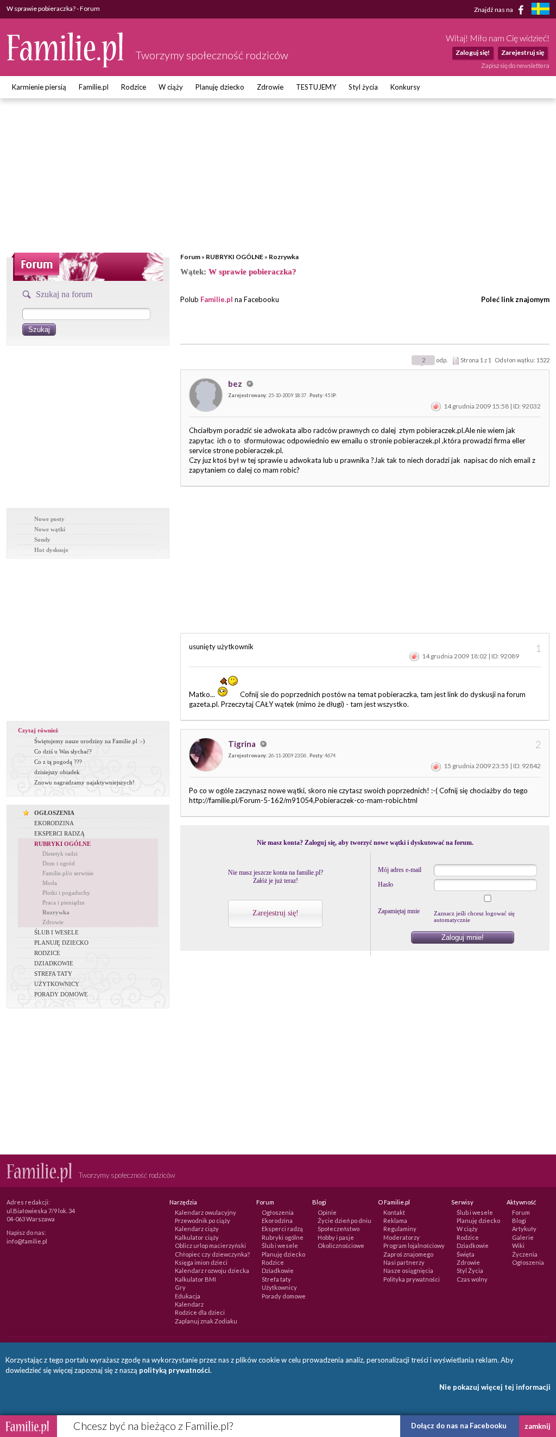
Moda (49, 883)
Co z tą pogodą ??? (58, 761)
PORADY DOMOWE (61, 994)
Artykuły (524, 1228)
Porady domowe (284, 1296)
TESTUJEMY (316, 87)
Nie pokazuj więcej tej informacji (495, 1387)
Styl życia (363, 87)
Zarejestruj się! (275, 913)
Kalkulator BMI (195, 1279)
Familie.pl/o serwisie (67, 873)
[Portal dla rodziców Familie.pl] (66, 64)
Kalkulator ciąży (197, 1237)
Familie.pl (94, 87)
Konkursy (405, 87)
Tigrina (242, 744)
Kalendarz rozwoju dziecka (212, 1270)
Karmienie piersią (39, 87)
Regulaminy (399, 1228)
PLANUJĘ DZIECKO (61, 942)
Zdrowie (270, 87)
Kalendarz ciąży (197, 1228)
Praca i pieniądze (63, 902)
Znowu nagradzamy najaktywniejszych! (84, 782)
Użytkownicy (279, 1287)
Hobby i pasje (336, 1237)
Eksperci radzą (282, 1228)
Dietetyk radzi (60, 853)
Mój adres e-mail (399, 870)
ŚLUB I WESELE (56, 932)
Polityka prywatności (411, 1279)
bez (236, 383)
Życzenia (525, 1254)
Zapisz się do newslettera (515, 65)
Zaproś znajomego (408, 1254)
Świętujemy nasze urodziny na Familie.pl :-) (89, 741)
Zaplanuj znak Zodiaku (206, 1321)
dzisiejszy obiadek (57, 772)
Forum (190, 257)
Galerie (523, 1237)
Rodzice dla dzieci (200, 1312)
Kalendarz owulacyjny (205, 1212)
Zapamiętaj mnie (399, 911)
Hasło (385, 884)
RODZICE (47, 953)
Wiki (518, 1245)
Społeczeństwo (338, 1228)
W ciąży (171, 87)
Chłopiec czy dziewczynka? (212, 1254)
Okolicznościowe (341, 1245)
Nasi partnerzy (404, 1262)
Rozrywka (284, 257)
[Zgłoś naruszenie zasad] (436, 406)
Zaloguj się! (473, 52)
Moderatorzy (401, 1237)
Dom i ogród (58, 863)
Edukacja (187, 1296)
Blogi (519, 1220)
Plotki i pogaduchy (66, 892)
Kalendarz (189, 1304)
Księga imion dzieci (201, 1262)
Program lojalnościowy (414, 1245)
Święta (466, 1254)
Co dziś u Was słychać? (63, 751)
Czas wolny (472, 1279)
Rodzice (133, 87)
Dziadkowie (278, 1270)
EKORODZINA (54, 823)
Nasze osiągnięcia (408, 1270)
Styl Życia (470, 1270)
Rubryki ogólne (283, 1237)
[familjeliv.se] (540, 10)
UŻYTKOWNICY (56, 984)
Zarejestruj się (522, 52)
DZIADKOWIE (53, 963)
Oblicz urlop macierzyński (210, 1245)
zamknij (538, 1426)
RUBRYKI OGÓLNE (234, 257)
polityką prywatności (174, 1370)
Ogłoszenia (278, 1212)
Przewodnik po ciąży (202, 1220)
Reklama (395, 1220)
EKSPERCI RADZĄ (59, 833)
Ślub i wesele (280, 1245)
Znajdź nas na (494, 9)
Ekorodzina (277, 1220)
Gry (180, 1287)
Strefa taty (276, 1279)
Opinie (327, 1212)
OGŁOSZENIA (54, 813)
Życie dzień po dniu (344, 1220)
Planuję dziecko (219, 87)
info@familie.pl (27, 1241)
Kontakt (394, 1212)
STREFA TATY (53, 973)
